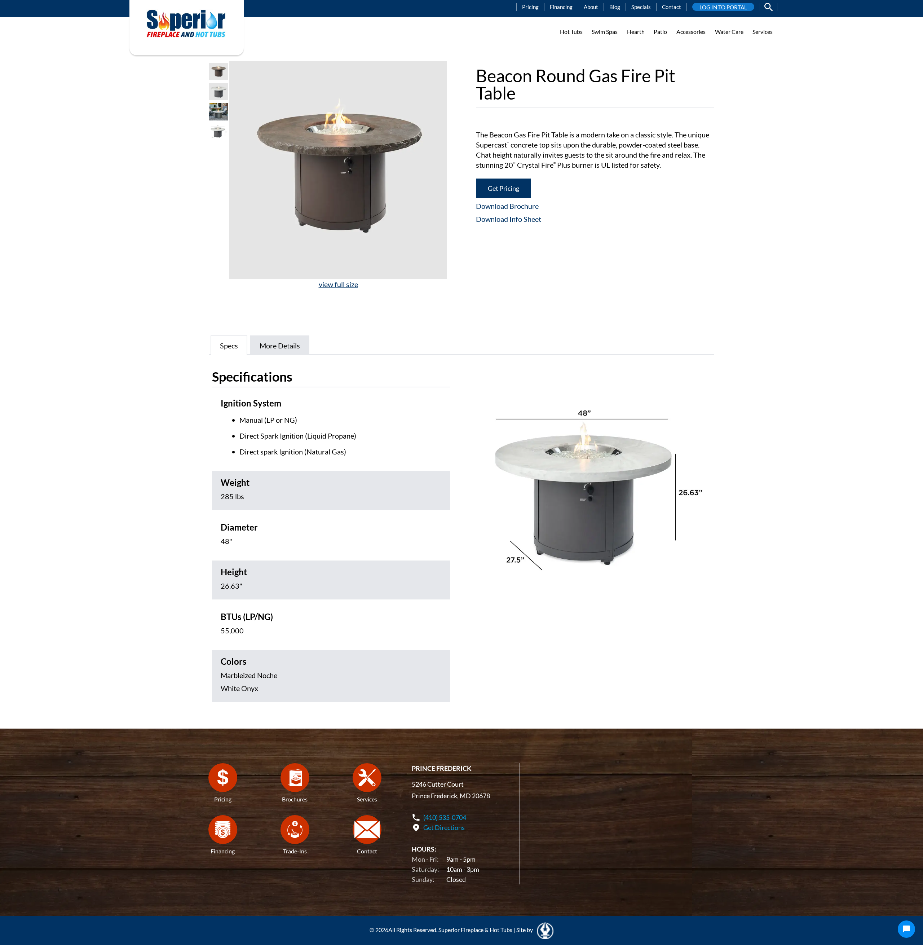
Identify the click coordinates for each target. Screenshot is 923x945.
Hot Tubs (571, 31)
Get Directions (444, 827)
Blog (614, 7)
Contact (671, 7)
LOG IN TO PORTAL (723, 7)
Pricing (530, 7)
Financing (561, 7)
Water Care (729, 31)
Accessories (691, 31)
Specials (641, 7)
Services (762, 31)
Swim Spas (605, 31)
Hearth (636, 31)
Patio (660, 31)
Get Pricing (503, 188)
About (591, 7)
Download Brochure (507, 206)
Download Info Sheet (508, 219)
